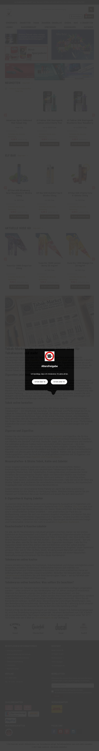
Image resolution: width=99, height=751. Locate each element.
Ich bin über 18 (40, 382)
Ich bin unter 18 (59, 382)
